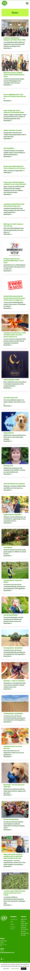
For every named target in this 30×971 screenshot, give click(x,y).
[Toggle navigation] (27, 3)
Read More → (8, 48)
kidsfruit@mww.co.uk (4, 952)
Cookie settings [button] (15, 968)
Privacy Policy (12, 928)
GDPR (12, 924)
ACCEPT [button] (23, 968)
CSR (11, 922)
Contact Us (14, 919)
